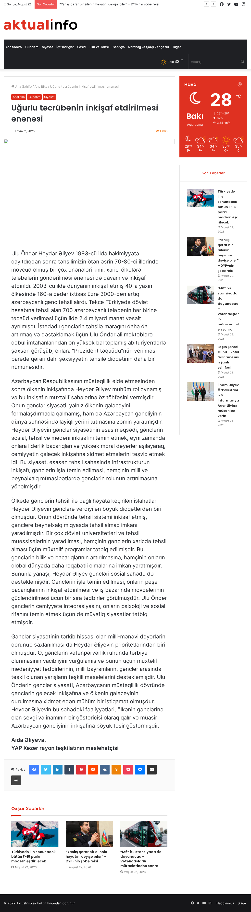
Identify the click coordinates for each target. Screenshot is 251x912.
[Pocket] (128, 769)
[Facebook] (34, 769)
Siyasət (47, 47)
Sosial (81, 47)
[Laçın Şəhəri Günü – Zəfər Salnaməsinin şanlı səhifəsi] (200, 353)
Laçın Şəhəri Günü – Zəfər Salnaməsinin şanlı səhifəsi (228, 357)
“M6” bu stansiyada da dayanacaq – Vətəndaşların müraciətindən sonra (141, 858)
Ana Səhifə (13, 47)
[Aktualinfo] (40, 24)
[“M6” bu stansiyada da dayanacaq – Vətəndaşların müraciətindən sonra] (143, 834)
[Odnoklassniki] (116, 769)
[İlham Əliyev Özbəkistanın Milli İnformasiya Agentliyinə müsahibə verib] (200, 391)
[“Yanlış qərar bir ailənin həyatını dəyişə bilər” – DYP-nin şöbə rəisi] (89, 834)
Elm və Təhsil (99, 47)
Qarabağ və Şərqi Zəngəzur (148, 47)
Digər (177, 47)
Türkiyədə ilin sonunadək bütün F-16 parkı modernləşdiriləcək (33, 856)
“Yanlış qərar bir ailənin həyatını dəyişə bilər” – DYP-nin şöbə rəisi (86, 856)
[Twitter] (46, 769)
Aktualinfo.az (26, 903)
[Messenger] (140, 769)
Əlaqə (242, 903)
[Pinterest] (81, 769)
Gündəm (31, 47)
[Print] (16, 780)
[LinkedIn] (58, 769)
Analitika (41, 86)
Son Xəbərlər (213, 173)
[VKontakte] (105, 769)
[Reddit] (93, 769)
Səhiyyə (119, 47)
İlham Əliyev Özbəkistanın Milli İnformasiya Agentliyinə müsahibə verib (228, 400)
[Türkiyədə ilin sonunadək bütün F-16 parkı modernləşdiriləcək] (34, 834)
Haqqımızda (225, 903)
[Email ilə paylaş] (152, 769)
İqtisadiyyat (65, 47)
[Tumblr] (69, 769)
